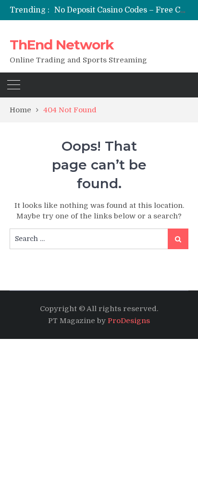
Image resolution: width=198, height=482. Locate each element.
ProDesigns (129, 320)
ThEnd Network (61, 44)
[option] (121, 10)
